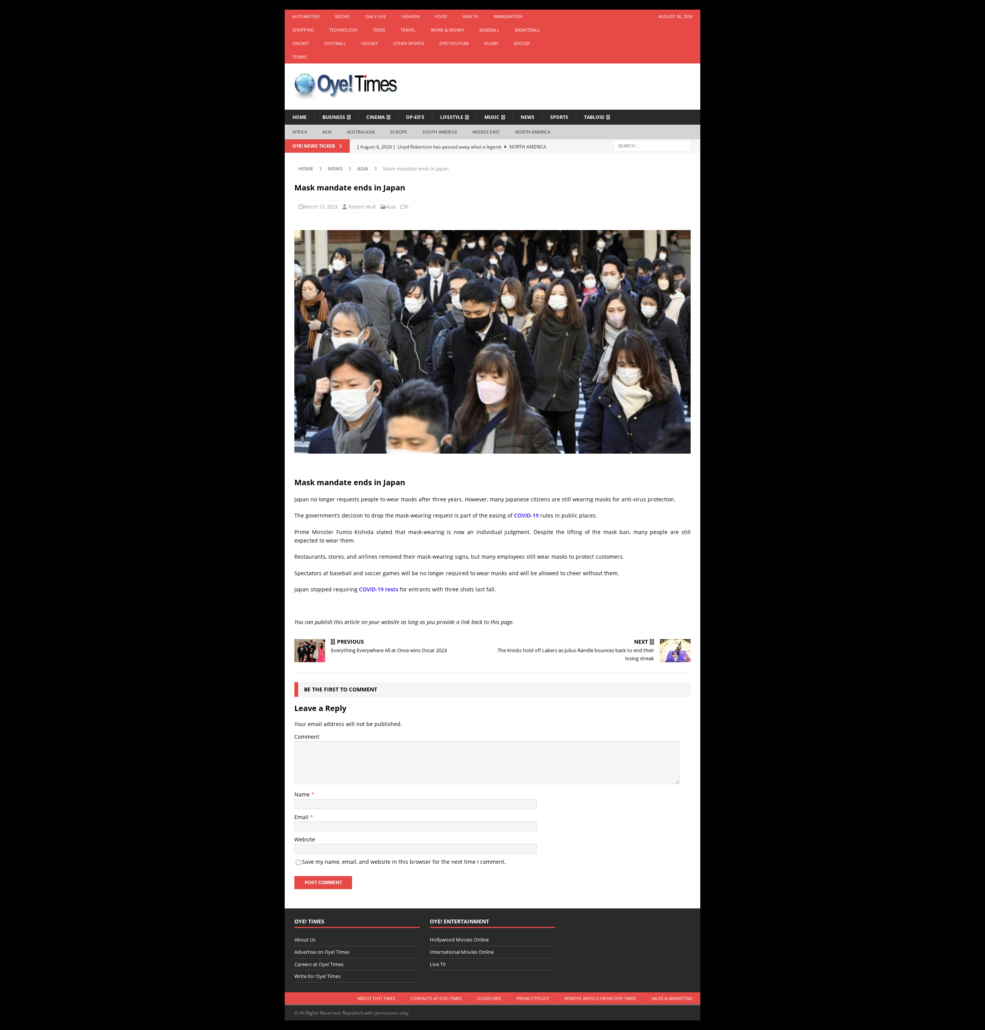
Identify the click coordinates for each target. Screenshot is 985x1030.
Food (441, 16)
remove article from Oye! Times (600, 998)
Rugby (491, 43)
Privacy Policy (532, 998)
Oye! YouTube (454, 43)
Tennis (299, 57)
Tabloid (594, 117)
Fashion (410, 16)
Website (304, 839)
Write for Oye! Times (317, 976)
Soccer (522, 43)
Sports (559, 117)
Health (470, 16)
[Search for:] (652, 145)
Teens (379, 30)
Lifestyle (451, 117)
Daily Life (375, 16)
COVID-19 (526, 515)
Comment (306, 736)
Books (342, 16)
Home (299, 117)
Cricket (300, 43)
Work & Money (447, 30)
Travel (408, 30)
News (527, 117)
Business (333, 117)
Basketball (527, 30)
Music (491, 117)
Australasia (361, 132)
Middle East (486, 132)
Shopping (303, 30)
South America (439, 132)
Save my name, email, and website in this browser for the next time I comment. (404, 861)
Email (302, 817)
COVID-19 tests (378, 589)
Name (302, 794)
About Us (305, 939)
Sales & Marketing (672, 998)
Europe (398, 132)
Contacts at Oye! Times (436, 998)
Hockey (369, 43)
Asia (327, 132)
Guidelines (489, 998)
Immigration (508, 16)
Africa (299, 132)
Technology (343, 30)
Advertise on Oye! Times (321, 951)
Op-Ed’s (415, 117)
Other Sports (408, 43)
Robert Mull (362, 206)
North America (532, 132)
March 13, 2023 (320, 206)
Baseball (489, 30)
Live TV (438, 964)
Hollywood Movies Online (459, 939)
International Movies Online (462, 951)
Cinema (375, 117)
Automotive (306, 16)
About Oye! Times (376, 998)
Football (335, 43)
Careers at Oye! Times (319, 964)
